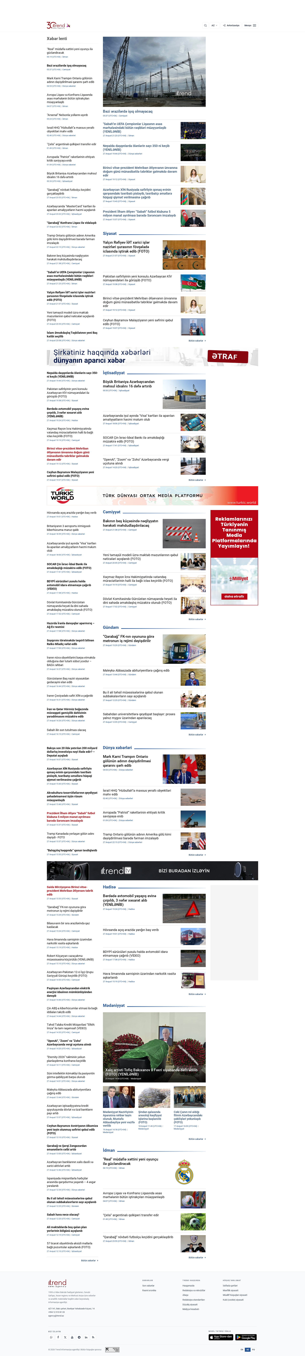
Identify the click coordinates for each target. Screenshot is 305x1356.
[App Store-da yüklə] (221, 1337)
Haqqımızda (188, 1285)
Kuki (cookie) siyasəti (233, 1300)
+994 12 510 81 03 (56, 1312)
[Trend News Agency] (57, 1283)
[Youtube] (72, 1337)
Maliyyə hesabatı (191, 1309)
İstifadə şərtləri (230, 1285)
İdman (109, 1150)
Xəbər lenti (57, 38)
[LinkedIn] (86, 1337)
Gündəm (111, 627)
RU (253, 1350)
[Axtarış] (205, 25)
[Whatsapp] (51, 1337)
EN (242, 1350)
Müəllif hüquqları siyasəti (235, 1295)
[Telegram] (79, 1337)
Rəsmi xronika (149, 1290)
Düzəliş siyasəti (190, 1304)
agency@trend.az (56, 1316)
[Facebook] (58, 1337)
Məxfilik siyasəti (230, 1290)
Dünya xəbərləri (117, 747)
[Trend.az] (58, 25)
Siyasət (110, 233)
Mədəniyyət (114, 1005)
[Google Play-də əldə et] (246, 1337)
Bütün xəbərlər (196, 340)
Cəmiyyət (111, 512)
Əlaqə (185, 1295)
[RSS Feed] (93, 1337)
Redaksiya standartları (194, 1300)
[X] (65, 1337)
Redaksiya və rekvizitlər (194, 1290)
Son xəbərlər (148, 1285)
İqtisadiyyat (114, 372)
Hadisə (109, 887)
